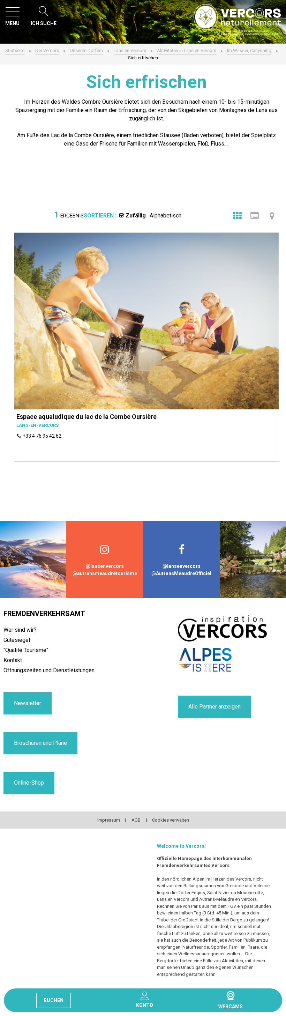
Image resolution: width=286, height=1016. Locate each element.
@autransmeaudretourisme (105, 573)
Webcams (230, 995)
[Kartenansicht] (272, 216)
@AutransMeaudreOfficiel (181, 573)
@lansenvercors (105, 566)
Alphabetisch (165, 215)
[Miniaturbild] (237, 216)
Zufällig (136, 215)
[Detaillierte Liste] (255, 216)
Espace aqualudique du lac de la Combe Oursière (86, 416)
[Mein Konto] (144, 996)
